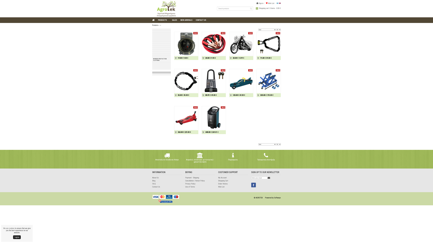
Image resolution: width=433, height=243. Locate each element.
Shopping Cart (223, 181)
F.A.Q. (154, 184)
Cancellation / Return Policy (195, 181)
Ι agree (16, 237)
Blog (153, 181)
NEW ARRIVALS (186, 20)
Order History (223, 184)
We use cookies (8, 228)
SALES (174, 20)
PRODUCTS (162, 20)
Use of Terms (190, 187)
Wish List (271, 3)
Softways (277, 198)
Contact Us (156, 187)
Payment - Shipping (192, 178)
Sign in (260, 3)
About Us (155, 178)
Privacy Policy (190, 184)
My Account (222, 178)
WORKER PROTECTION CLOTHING (160, 59)
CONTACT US (201, 20)
